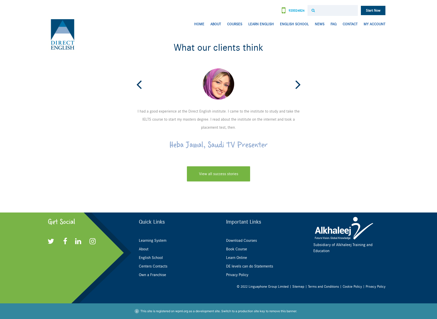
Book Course (236, 249)
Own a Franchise (152, 275)
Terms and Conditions (323, 286)
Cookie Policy (352, 286)
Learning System (152, 240)
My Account (374, 24)
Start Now (373, 10)
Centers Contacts (153, 266)
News (319, 24)
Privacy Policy (237, 275)
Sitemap (298, 286)
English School (294, 24)
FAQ (334, 24)
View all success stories (218, 174)
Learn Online (236, 257)
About (215, 24)
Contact (350, 24)
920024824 (296, 10)
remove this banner (282, 311)
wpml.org (181, 311)
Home (199, 24)
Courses (234, 24)
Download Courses (241, 240)
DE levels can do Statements (249, 266)
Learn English (261, 24)
